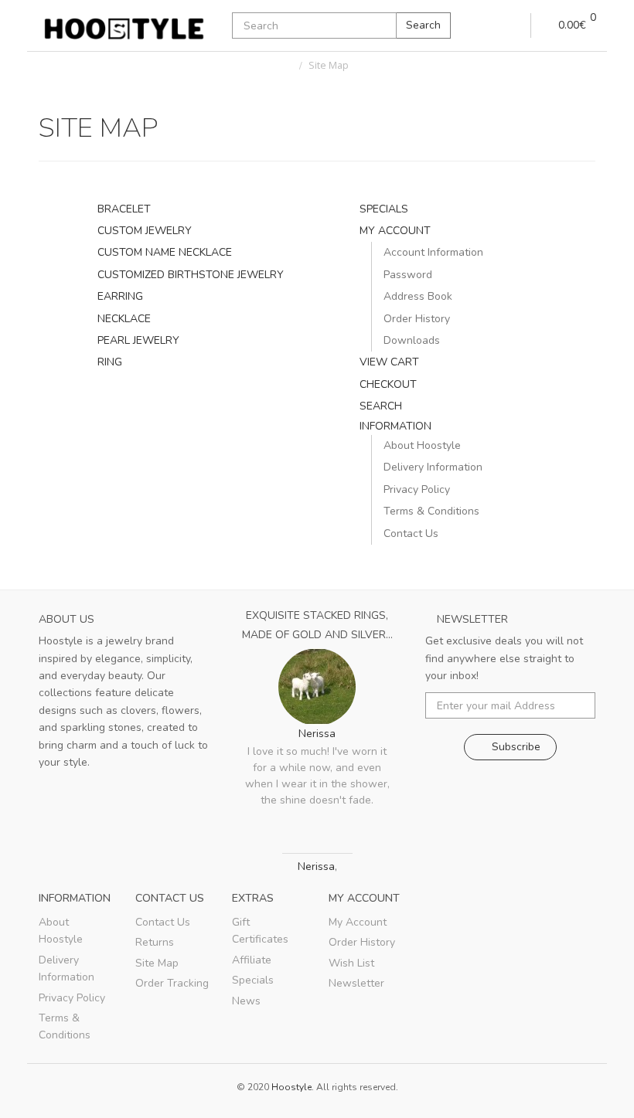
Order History (416, 318)
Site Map (328, 65)
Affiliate (251, 960)
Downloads (411, 340)
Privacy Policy (416, 489)
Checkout (388, 384)
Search (423, 25)
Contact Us (410, 533)
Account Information (433, 252)
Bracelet (124, 209)
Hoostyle (291, 1087)
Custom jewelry (144, 230)
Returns (154, 942)
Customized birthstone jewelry (190, 274)
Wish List (351, 963)
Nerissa (317, 733)
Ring (109, 362)
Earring (120, 296)
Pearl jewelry (138, 340)
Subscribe (514, 746)
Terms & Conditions (431, 511)
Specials (384, 209)
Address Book (417, 296)
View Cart (389, 362)
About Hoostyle (422, 445)
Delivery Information (432, 467)
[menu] (513, 25)
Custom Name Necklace (164, 252)
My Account (395, 230)
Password (407, 274)
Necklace (124, 318)
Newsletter (356, 983)
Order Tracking (172, 983)
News (246, 1001)
